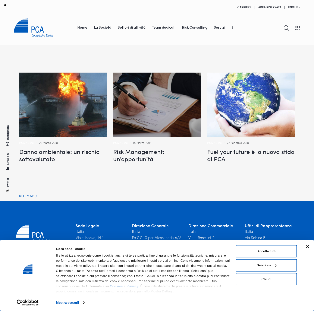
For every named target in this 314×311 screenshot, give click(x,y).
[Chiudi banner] (307, 246)
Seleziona (264, 265)
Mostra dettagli (67, 302)
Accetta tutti (266, 251)
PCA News (26, 143)
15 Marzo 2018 (142, 143)
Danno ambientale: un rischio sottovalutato (59, 155)
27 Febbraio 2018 (238, 143)
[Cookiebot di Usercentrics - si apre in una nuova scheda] (27, 302)
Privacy (132, 286)
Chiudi (266, 279)
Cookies (116, 286)
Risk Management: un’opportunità (138, 155)
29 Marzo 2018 (48, 143)
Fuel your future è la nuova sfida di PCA (251, 155)
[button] (157, 196)
